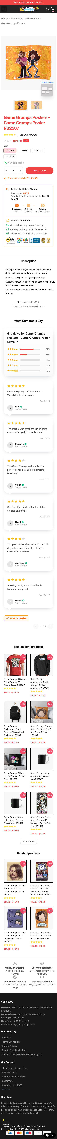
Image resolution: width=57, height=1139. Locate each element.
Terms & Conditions (11, 1042)
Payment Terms (9, 1072)
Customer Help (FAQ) (12, 1085)
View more (28, 841)
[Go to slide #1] (20, 105)
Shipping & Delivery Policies (15, 1068)
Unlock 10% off (6, 1125)
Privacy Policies (9, 1046)
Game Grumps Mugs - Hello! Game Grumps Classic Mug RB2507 (14, 820)
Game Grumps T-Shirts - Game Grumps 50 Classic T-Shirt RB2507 (15, 682)
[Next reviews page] (50, 626)
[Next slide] (51, 62)
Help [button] (51, 1135)
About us (6, 1037)
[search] (48, 9)
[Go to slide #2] (36, 105)
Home (4, 18)
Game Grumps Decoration (25, 18)
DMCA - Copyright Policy (13, 1050)
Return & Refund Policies (13, 1077)
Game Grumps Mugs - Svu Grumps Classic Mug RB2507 (40, 776)
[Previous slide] (6, 62)
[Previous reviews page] (36, 626)
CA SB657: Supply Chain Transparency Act (22, 1054)
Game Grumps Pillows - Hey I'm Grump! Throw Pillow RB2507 (15, 776)
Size (6, 146)
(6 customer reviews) (27, 135)
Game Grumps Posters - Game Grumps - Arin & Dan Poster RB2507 (41, 935)
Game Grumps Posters (13, 23)
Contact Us (7, 1081)
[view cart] (53, 9)
